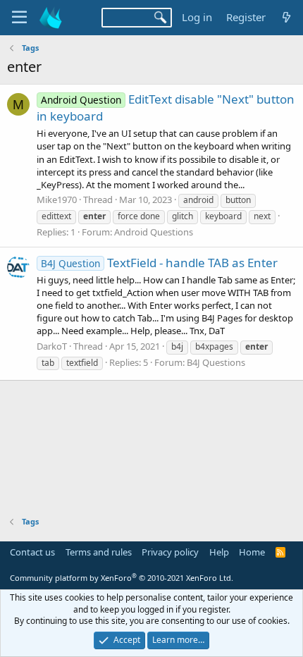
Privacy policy (170, 552)
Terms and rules (99, 552)
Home (252, 552)
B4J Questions (216, 362)
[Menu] (19, 17)
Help (219, 552)
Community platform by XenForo (121, 577)
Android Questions (153, 232)
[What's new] (286, 17)
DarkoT (52, 346)
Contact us (32, 552)
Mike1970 (57, 199)
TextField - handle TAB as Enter (159, 262)
